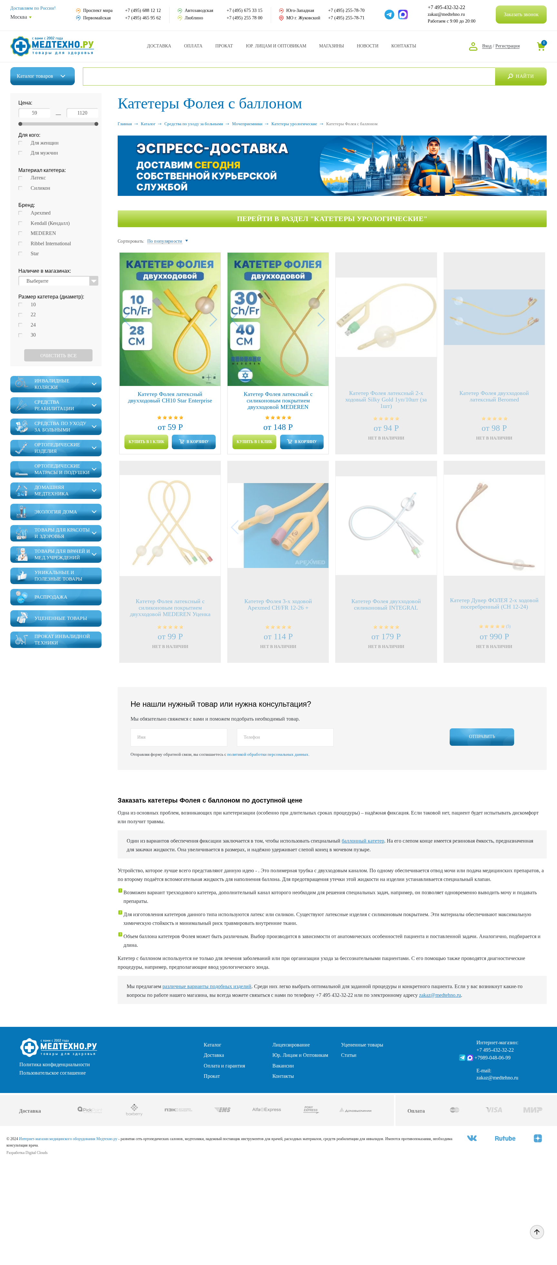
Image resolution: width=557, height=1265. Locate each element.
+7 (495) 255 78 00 (244, 17)
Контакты (403, 46)
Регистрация (507, 46)
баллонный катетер (363, 841)
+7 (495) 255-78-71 (346, 17)
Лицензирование (291, 1044)
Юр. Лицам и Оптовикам (276, 46)
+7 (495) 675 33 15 (244, 10)
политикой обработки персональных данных (267, 754)
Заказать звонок (521, 14)
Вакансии (283, 1065)
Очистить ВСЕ (58, 355)
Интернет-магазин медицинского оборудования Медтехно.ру (68, 1139)
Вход (487, 46)
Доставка (159, 46)
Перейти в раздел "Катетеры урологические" (332, 219)
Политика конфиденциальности (54, 1064)
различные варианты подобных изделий (206, 986)
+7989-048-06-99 (492, 1057)
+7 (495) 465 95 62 (143, 17)
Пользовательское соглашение (52, 1073)
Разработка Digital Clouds (27, 1152)
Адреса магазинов (331, 46)
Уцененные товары (362, 1044)
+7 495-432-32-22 (446, 7)
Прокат (224, 46)
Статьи (349, 1055)
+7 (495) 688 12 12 (143, 10)
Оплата (193, 46)
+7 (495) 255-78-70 (346, 10)
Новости (367, 46)
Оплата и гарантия (224, 1065)
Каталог (35, 76)
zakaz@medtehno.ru (446, 14)
